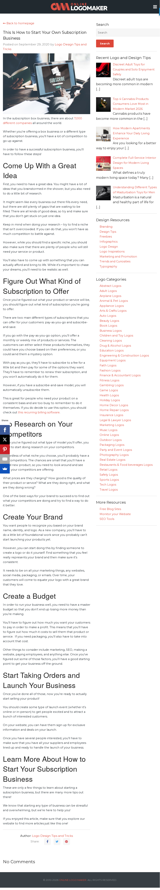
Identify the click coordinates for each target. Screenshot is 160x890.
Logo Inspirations (112, 251)
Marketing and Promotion (118, 256)
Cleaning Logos (111, 340)
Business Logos (111, 330)
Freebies (106, 236)
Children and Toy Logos (116, 335)
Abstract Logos (110, 286)
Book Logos (108, 325)
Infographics (109, 241)
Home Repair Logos (114, 410)
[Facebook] (5, 430)
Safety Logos (109, 474)
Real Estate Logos (112, 459)
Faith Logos (108, 365)
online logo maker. (73, 880)
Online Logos (109, 435)
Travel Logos (109, 489)
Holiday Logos (110, 400)
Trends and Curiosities (115, 261)
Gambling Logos (112, 385)
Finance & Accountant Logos (120, 375)
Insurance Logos (111, 415)
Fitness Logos (109, 380)
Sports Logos (109, 479)
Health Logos (109, 395)
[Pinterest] (5, 449)
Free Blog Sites (110, 509)
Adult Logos (108, 291)
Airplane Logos (110, 296)
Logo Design (109, 246)
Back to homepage (20, 23)
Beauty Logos (109, 321)
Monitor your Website (115, 514)
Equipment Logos (113, 360)
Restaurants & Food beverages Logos (126, 465)
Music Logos (108, 430)
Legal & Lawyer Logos (115, 420)
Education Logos (112, 350)
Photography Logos (114, 455)
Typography (108, 266)
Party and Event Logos (116, 450)
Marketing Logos (112, 425)
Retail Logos (108, 469)
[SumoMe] (5, 469)
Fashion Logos (110, 370)
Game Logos (109, 390)
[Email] (5, 459)
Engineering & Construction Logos (124, 355)
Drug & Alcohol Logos (115, 345)
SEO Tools (107, 519)
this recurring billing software (39, 412)
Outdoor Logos (111, 440)
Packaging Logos (112, 445)
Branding (106, 226)
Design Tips (108, 231)
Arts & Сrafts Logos (113, 310)
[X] (5, 439)
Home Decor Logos (114, 405)
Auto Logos (108, 315)
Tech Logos (108, 484)
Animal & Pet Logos (114, 301)
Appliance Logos (112, 306)
